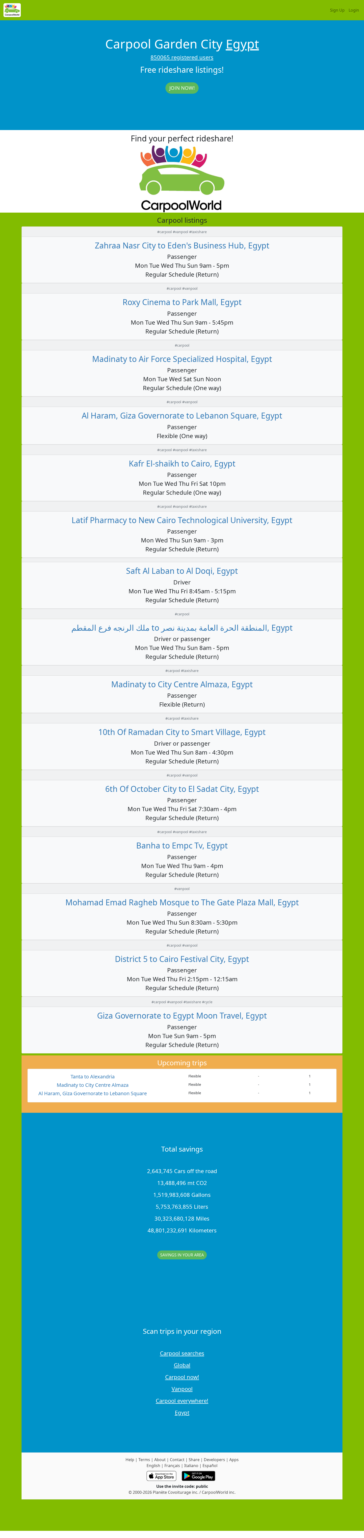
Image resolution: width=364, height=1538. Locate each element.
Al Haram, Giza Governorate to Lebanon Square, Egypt (182, 415)
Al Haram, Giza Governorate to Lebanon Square (92, 1093)
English (153, 1465)
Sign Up (337, 10)
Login (354, 10)
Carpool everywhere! (182, 1400)
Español (210, 1465)
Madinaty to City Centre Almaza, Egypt (182, 684)
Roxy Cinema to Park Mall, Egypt (182, 302)
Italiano (191, 1465)
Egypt (242, 43)
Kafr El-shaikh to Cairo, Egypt (182, 463)
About (160, 1459)
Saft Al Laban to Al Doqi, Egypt (182, 570)
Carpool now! (182, 1377)
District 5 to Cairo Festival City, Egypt (182, 959)
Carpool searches (182, 1353)
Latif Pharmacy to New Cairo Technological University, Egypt (182, 520)
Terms (144, 1459)
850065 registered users (182, 57)
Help (130, 1459)
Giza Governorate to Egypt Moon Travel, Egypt (182, 1015)
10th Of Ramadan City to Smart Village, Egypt (182, 732)
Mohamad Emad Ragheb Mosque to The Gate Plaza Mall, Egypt (182, 902)
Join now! (182, 88)
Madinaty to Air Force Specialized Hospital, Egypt (182, 359)
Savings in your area (182, 1255)
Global (182, 1365)
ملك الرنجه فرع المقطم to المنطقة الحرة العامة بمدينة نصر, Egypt (182, 627)
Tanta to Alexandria (93, 1076)
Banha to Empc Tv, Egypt (182, 845)
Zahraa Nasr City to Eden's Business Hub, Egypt (182, 245)
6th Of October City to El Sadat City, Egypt (182, 788)
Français (172, 1465)
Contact (177, 1459)
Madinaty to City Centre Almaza (93, 1085)
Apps (234, 1459)
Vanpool (182, 1388)
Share (194, 1459)
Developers (214, 1459)
